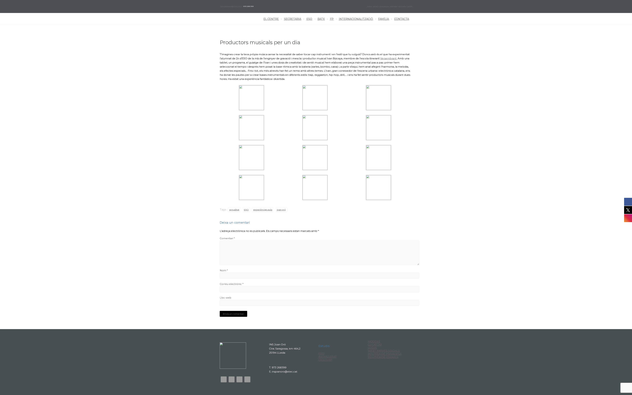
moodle (393, 6)
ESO (309, 19)
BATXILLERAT (327, 356)
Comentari (227, 238)
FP (332, 19)
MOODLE (374, 341)
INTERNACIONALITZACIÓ (356, 19)
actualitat (234, 209)
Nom (224, 270)
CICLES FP (325, 359)
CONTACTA (401, 19)
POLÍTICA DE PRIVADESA (385, 354)
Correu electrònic (232, 284)
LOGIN (409, 6)
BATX (321, 19)
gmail (375, 6)
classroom (384, 6)
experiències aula (262, 209)
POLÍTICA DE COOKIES (383, 357)
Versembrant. (388, 58)
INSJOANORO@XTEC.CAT (230, 6)
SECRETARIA (292, 19)
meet (369, 6)
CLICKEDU (375, 344)
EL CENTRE (271, 19)
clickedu (402, 6)
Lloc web (225, 297)
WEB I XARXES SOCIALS (384, 350)
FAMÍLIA (383, 19)
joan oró (281, 209)
